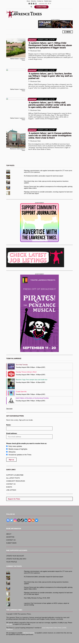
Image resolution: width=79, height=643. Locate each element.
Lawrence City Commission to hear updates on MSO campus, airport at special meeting (46, 604)
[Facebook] (8, 520)
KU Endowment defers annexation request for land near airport (43, 176)
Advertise (33, 1)
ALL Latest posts (13, 478)
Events (9, 487)
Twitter (31, 3)
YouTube (36, 3)
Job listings (11, 490)
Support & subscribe (14, 475)
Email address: (11, 433)
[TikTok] (22, 520)
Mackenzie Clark (35, 51)
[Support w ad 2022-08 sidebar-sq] (39, 222)
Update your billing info (16, 559)
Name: (8, 425)
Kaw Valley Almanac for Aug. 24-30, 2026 (37, 598)
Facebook (29, 3)
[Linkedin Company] (25, 520)
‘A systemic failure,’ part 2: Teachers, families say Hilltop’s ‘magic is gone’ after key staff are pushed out (50, 76)
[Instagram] (15, 520)
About (28, 1)
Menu (68, 32)
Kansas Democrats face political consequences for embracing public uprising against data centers (48, 187)
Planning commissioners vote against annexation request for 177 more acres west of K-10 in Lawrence (48, 171)
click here (9, 624)
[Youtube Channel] (29, 520)
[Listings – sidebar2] (35, 257)
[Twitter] (11, 520)
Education (32, 40)
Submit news (47, 1)
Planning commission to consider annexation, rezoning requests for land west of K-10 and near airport (48, 192)
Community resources (15, 481)
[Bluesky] (36, 520)
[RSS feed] (33, 520)
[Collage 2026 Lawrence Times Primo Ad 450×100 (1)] (55, 24)
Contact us (40, 1)
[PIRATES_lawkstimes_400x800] (39, 313)
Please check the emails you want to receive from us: (26, 443)
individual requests (28, 633)
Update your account (15, 556)
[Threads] (18, 520)
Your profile (11, 562)
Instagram (33, 3)
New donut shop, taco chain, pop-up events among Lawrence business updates (46, 182)
